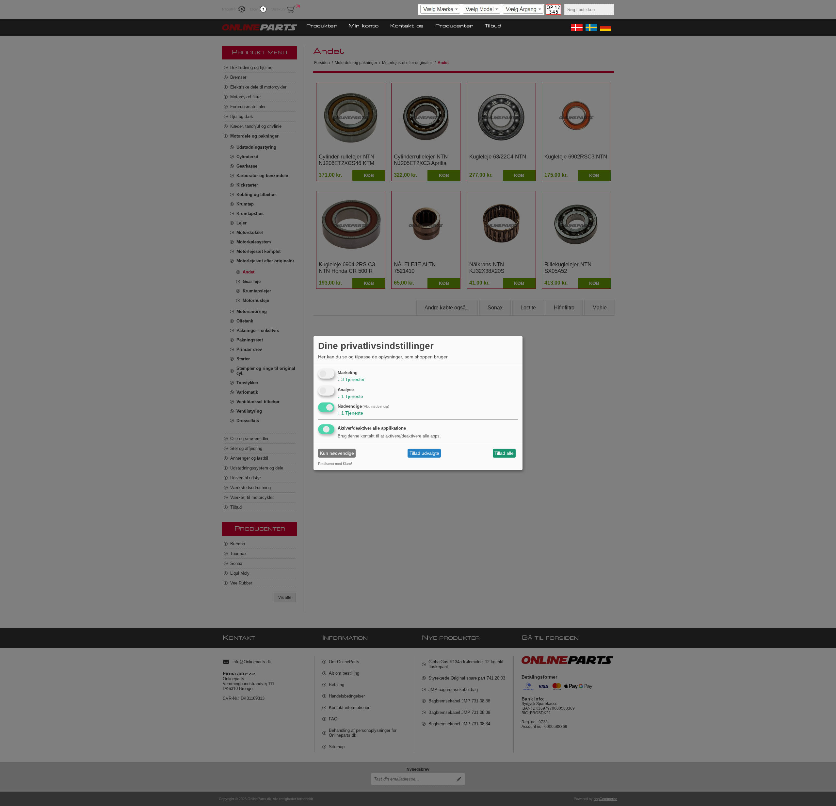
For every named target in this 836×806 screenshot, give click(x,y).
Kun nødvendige (337, 453)
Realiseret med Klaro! (335, 464)
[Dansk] (576, 27)
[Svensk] (591, 27)
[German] (605, 27)
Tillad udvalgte (424, 453)
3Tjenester (351, 379)
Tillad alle (504, 453)
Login (254, 9)
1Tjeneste (350, 396)
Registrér (229, 9)
